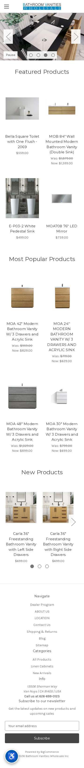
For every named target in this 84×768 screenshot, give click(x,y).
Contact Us (42, 625)
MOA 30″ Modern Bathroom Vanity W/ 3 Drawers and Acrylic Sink (62, 432)
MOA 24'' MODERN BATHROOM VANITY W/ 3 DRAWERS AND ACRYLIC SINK (61, 336)
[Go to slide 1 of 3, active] (32, 566)
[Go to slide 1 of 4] (31, 55)
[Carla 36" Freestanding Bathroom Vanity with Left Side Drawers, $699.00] (21, 507)
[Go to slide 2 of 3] (39, 566)
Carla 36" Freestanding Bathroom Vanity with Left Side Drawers (21, 544)
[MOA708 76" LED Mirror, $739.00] (62, 198)
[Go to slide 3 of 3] (47, 566)
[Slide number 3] (42, 36)
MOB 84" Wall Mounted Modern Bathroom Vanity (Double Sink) (62, 144)
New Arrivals (42, 673)
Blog (42, 638)
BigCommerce (50, 751)
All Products (42, 659)
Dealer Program (42, 605)
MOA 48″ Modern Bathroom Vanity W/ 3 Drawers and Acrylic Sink (22, 432)
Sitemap (42, 645)
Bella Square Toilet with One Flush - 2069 (22, 141)
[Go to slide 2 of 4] (38, 55)
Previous (8, 36)
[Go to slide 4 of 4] (53, 55)
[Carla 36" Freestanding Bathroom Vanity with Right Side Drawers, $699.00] (58, 507)
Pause (10, 55)
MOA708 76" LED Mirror (61, 229)
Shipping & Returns (42, 632)
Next (75, 36)
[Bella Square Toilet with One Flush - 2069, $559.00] (22, 109)
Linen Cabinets (42, 666)
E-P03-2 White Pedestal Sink (22, 229)
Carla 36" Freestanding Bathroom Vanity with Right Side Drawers (58, 544)
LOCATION (42, 618)
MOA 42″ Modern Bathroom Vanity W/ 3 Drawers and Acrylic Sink (22, 331)
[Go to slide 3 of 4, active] (45, 55)
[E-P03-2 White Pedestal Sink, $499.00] (22, 198)
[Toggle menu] (6, 6)
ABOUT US (42, 612)
